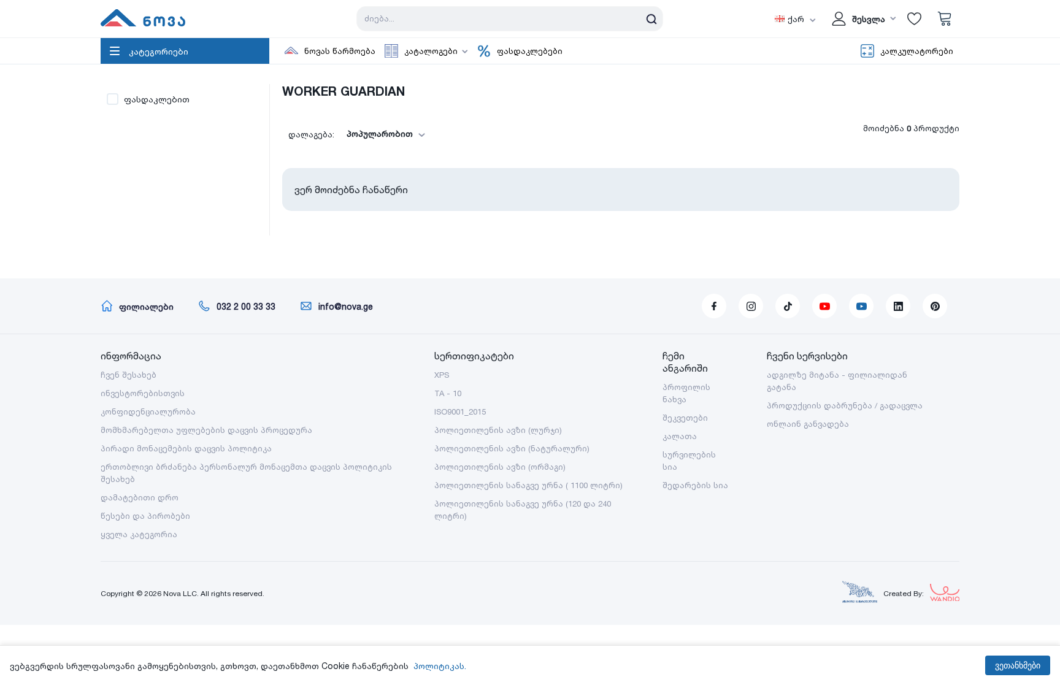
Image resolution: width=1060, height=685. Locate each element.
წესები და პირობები (145, 516)
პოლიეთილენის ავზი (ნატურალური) (512, 448)
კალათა (679, 436)
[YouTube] (824, 306)
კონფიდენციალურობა (148, 411)
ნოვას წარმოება (339, 51)
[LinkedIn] (898, 306)
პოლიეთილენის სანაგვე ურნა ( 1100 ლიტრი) (528, 485)
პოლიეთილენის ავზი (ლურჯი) (498, 430)
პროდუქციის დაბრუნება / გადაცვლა (845, 405)
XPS (441, 375)
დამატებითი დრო (140, 497)
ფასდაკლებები (530, 51)
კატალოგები (431, 51)
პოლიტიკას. (439, 665)
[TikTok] (787, 306)
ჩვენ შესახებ (128, 375)
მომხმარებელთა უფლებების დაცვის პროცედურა (206, 430)
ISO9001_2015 (460, 411)
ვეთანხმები (1017, 665)
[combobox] (382, 134)
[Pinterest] (935, 306)
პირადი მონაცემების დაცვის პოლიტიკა (186, 448)
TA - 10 (447, 393)
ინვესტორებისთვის (143, 393)
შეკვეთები (685, 418)
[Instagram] (751, 306)
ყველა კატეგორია (139, 534)
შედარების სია (695, 485)
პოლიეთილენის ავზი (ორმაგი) (500, 467)
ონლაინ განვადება (808, 424)
